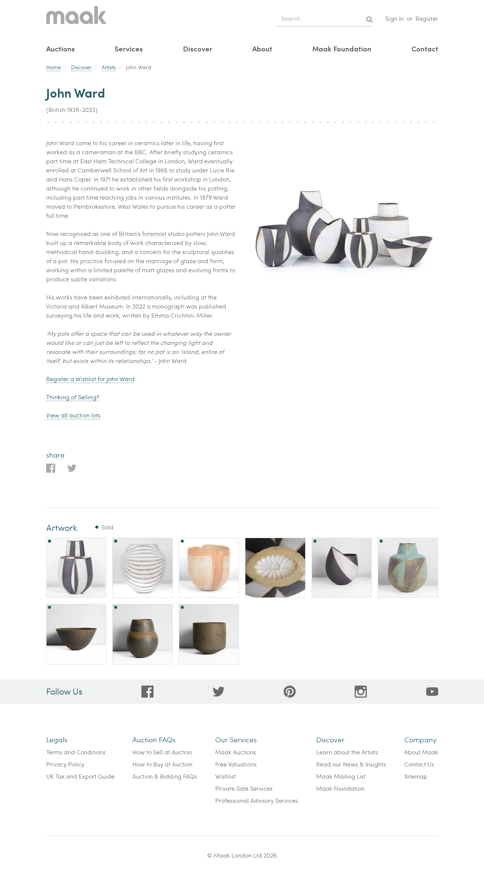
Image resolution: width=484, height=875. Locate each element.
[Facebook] (147, 692)
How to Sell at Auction (162, 752)
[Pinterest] (290, 692)
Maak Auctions (235, 752)
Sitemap (415, 776)
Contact (424, 48)
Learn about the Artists (347, 752)
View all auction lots (73, 415)
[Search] (369, 19)
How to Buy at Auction (162, 764)
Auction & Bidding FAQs (164, 776)
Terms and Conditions (75, 752)
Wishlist (225, 776)
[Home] (76, 18)
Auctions (60, 48)
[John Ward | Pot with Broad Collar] (142, 634)
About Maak (421, 752)
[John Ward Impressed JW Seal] (275, 568)
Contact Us (419, 764)
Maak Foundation (341, 48)
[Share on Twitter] (71, 468)
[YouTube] (432, 692)
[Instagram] (361, 692)
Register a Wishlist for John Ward (90, 379)
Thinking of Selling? (72, 397)
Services (129, 48)
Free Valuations (236, 764)
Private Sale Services (244, 788)
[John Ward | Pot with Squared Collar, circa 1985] (408, 568)
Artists (109, 67)
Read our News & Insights (351, 764)
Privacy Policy (65, 764)
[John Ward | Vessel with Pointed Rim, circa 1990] (342, 568)
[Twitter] (219, 692)
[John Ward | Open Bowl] (76, 634)
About (262, 48)
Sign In (394, 18)
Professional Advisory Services (256, 800)
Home (53, 67)
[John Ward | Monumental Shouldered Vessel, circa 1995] (142, 568)
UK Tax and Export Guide (80, 776)
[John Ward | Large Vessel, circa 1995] (76, 568)
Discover (198, 48)
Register (427, 18)
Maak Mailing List (341, 776)
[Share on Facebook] (50, 468)
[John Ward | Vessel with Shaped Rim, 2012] (209, 568)
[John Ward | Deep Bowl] (209, 634)
